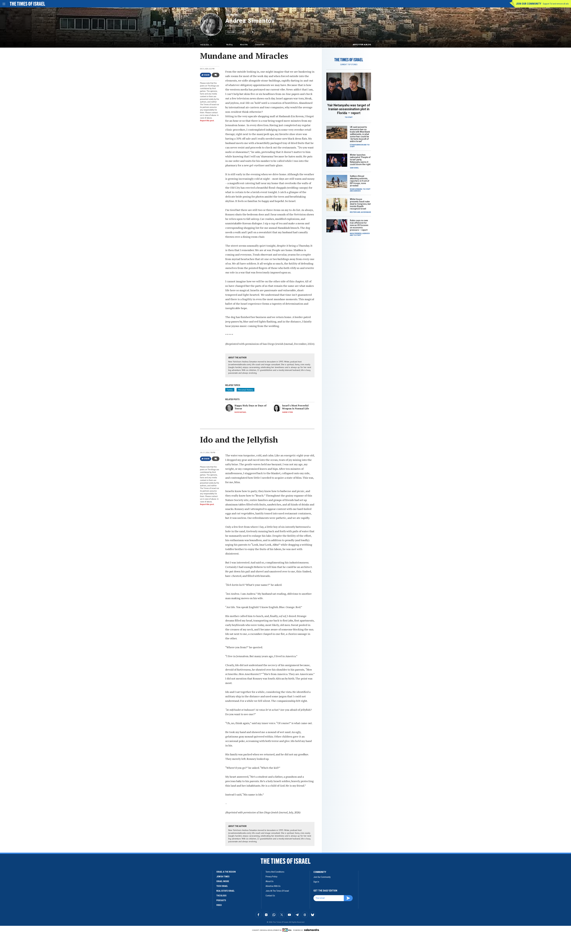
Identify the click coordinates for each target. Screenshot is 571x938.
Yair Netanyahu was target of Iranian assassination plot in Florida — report (348, 109)
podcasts (221, 900)
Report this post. (207, 121)
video (219, 905)
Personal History (245, 389)
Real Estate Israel (225, 891)
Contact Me (259, 44)
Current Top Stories (348, 65)
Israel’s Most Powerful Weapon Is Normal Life (295, 407)
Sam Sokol (354, 168)
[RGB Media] (287, 930)
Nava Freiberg (356, 233)
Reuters (353, 212)
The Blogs (231, 14)
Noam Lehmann (356, 189)
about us (269, 881)
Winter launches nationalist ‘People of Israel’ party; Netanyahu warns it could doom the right (360, 160)
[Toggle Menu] (3, 3)
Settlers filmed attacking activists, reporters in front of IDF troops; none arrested (359, 181)
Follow (230, 32)
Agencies (357, 191)
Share (207, 75)
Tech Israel (222, 886)
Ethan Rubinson (356, 145)
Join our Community (528, 3)
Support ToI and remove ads (556, 4)
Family (230, 389)
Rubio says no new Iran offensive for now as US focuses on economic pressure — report (359, 225)
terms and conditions (275, 872)
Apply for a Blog (362, 44)
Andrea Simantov (250, 20)
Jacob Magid (366, 212)
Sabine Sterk (287, 412)
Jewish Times (222, 876)
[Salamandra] (311, 930)
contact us (270, 895)
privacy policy (271, 876)
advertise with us (273, 886)
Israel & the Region (226, 872)
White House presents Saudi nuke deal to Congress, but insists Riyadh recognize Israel (360, 204)
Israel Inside (222, 881)
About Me (244, 44)
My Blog (229, 44)
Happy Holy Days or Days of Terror (250, 407)
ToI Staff (349, 117)
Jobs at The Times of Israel (277, 891)
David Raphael (240, 412)
